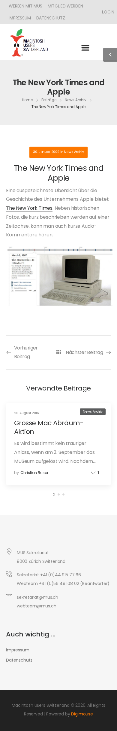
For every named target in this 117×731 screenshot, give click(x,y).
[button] (85, 47)
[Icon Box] (106, 12)
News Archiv (75, 99)
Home (27, 99)
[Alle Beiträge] (59, 352)
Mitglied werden (65, 6)
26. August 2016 (26, 413)
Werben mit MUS (25, 6)
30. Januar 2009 (46, 152)
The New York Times (29, 208)
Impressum (20, 18)
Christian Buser (34, 472)
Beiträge (48, 99)
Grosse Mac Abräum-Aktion (48, 427)
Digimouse (82, 714)
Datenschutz (50, 18)
